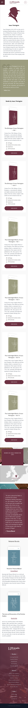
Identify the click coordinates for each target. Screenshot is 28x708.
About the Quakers (14, 673)
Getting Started (14, 657)
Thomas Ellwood (14, 570)
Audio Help (14, 694)
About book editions (14, 682)
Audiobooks (14, 661)
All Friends (14, 663)
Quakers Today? (14, 678)
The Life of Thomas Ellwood (14, 568)
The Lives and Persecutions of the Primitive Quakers (13, 615)
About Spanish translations (14, 684)
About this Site (14, 686)
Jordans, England (16, 478)
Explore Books (14, 659)
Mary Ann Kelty (14, 618)
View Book (14, 153)
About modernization (14, 680)
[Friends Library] (14, 2)
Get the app (13, 666)
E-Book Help (14, 696)
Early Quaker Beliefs (14, 675)
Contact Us (14, 698)
